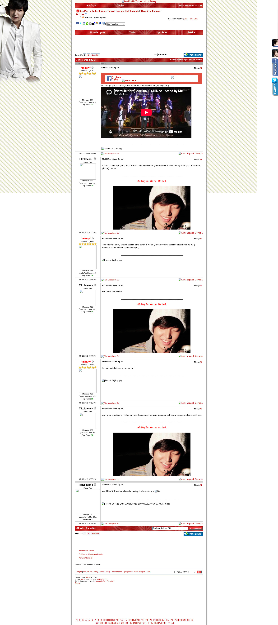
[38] (122, 623)
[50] (172, 623)
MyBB (88, 577)
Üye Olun (194, 19)
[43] (143, 623)
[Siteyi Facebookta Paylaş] (77, 24)
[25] (167, 620)
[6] (92, 620)
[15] (125, 620)
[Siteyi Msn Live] (97, 24)
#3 (201, 239)
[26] (171, 620)
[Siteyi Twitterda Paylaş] (80, 24)
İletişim (79, 572)
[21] (151, 620)
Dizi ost (80, 14)
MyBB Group (102, 579)
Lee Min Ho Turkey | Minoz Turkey (97, 11)
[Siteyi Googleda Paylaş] (84, 24)
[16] (130, 620)
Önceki (80, 528)
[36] (114, 623)
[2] (80, 620)
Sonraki (90, 528)
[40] (131, 623)
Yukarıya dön (117, 572)
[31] (192, 620)
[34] (105, 623)
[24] (163, 620)
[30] (188, 620)
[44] (147, 623)
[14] (121, 620)
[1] (77, 620)
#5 (201, 362)
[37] (118, 623)
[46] (156, 623)
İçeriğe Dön (128, 572)
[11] (109, 620)
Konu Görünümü (177, 60)
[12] (113, 620)
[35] (110, 623)
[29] (184, 620)
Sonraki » (95, 55)
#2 (201, 159)
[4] (86, 620)
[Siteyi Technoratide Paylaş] (87, 24)
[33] (101, 623)
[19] (142, 620)
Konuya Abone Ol (85, 558)
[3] (83, 620)
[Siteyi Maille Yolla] (103, 24)
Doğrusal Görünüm (194, 60)
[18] (138, 620)
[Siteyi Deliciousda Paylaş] (93, 24)
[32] (97, 623)
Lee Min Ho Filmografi (127, 11)
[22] (155, 620)
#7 (201, 485)
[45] (151, 623)
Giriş (185, 19)
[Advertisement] (139, 45)
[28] (180, 620)
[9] (101, 620)
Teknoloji (110, 581)
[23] (159, 620)
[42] (139, 623)
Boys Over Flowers (150, 11)
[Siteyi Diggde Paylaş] (90, 24)
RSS (148, 572)
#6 (201, 409)
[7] (95, 620)
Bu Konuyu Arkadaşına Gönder (91, 554)
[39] (126, 623)
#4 (201, 286)
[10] (105, 620)
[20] (146, 620)
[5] (89, 620)
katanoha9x (100, 581)
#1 (201, 68)
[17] (134, 620)
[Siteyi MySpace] (100, 24)
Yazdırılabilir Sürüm (86, 551)
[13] (117, 620)
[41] (135, 623)
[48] (164, 623)
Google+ (78, 583)
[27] (176, 620)
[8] (98, 620)
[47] (160, 623)
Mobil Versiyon (139, 572)
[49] (168, 623)
